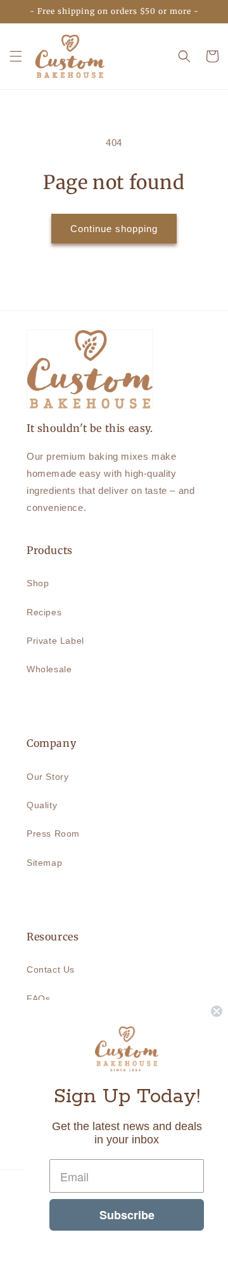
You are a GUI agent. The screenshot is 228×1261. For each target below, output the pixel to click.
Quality (42, 805)
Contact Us (51, 969)
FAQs (38, 998)
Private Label (55, 641)
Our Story (47, 777)
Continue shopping (114, 228)
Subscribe (127, 1215)
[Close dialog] (216, 1011)
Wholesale (49, 669)
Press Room (53, 833)
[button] (16, 56)
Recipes (44, 612)
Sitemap (44, 863)
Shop (38, 583)
